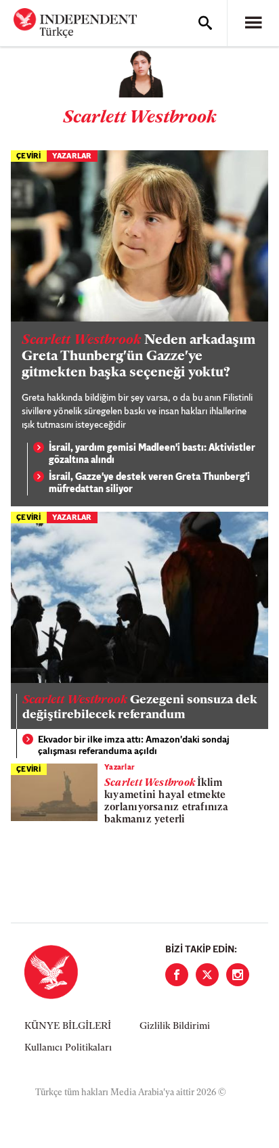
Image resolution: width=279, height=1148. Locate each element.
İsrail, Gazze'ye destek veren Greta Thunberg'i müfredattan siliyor (149, 483)
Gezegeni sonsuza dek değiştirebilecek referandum (139, 708)
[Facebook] (176, 974)
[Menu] (253, 23)
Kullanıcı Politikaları (68, 1048)
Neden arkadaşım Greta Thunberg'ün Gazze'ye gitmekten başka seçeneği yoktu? (138, 357)
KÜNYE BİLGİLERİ (67, 1026)
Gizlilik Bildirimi (175, 1026)
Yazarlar (72, 156)
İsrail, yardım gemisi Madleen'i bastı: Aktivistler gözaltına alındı (152, 454)
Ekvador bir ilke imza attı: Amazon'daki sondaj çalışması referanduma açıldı (134, 746)
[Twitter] (207, 974)
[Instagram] (237, 974)
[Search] (205, 23)
